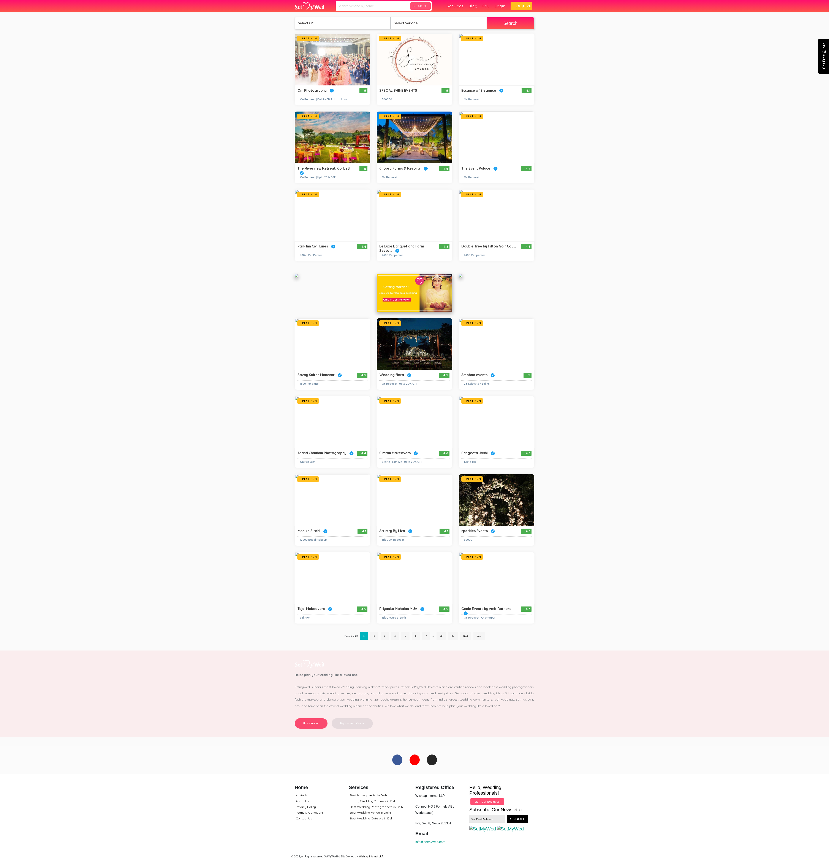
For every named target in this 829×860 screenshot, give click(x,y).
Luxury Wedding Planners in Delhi (373, 801)
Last (479, 636)
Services (455, 6)
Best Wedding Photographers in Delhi (376, 807)
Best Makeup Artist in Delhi (369, 795)
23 (453, 636)
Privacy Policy (306, 807)
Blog (473, 6)
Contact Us (304, 818)
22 (441, 636)
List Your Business (487, 801)
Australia (302, 795)
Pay (486, 6)
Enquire (522, 6)
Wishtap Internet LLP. (371, 856)
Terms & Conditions (310, 812)
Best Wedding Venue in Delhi (370, 812)
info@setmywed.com (430, 842)
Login (500, 6)
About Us (302, 801)
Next (465, 636)
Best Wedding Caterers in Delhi (372, 818)
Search (420, 6)
